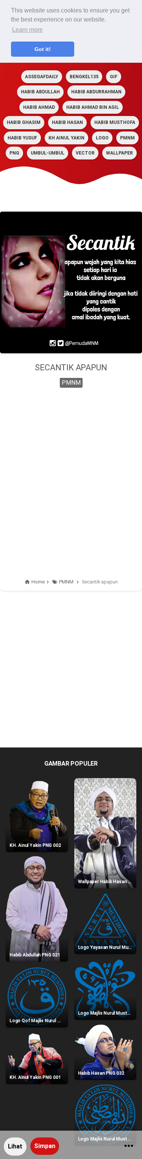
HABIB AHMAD (39, 107)
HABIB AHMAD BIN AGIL (92, 107)
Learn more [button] (27, 29)
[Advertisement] (71, 470)
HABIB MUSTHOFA (114, 122)
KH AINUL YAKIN (66, 138)
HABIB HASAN (67, 122)
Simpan (44, 1146)
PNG (14, 153)
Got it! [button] (42, 49)
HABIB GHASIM (24, 122)
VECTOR (85, 153)
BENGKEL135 (84, 76)
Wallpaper (119, 153)
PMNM (127, 138)
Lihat (15, 1146)
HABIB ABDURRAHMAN (96, 91)
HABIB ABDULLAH (40, 91)
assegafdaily (41, 76)
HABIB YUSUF (22, 138)
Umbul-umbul (47, 153)
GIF (113, 76)
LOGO (102, 138)
